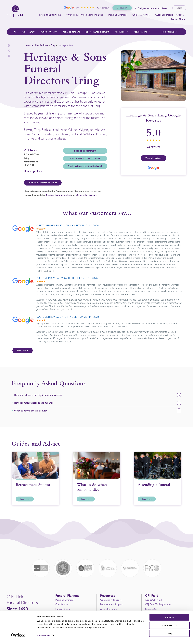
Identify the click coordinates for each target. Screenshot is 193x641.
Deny (169, 633)
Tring (53, 45)
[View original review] (24, 232)
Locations (28, 45)
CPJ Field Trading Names (158, 604)
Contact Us (151, 609)
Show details (43, 635)
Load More (22, 350)
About (179, 14)
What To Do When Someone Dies (84, 14)
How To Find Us (71, 31)
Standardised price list (58, 195)
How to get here (33, 171)
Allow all (169, 617)
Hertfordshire (41, 45)
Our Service (61, 604)
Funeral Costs (62, 609)
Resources (120, 31)
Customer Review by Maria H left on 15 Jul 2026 (67, 225)
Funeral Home (16, 31)
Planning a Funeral (117, 14)
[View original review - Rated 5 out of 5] (40, 229)
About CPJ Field (153, 599)
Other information (86, 195)
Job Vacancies (169, 31)
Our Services (48, 31)
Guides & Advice (141, 14)
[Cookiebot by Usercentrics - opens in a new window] (18, 635)
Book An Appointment (97, 31)
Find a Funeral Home (50, 14)
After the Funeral (109, 609)
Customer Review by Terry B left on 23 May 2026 (67, 316)
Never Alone (178, 19)
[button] (9, 45)
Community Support (110, 599)
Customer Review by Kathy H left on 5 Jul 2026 (67, 278)
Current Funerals (164, 14)
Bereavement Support (111, 604)
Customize (167, 625)
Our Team (27, 31)
